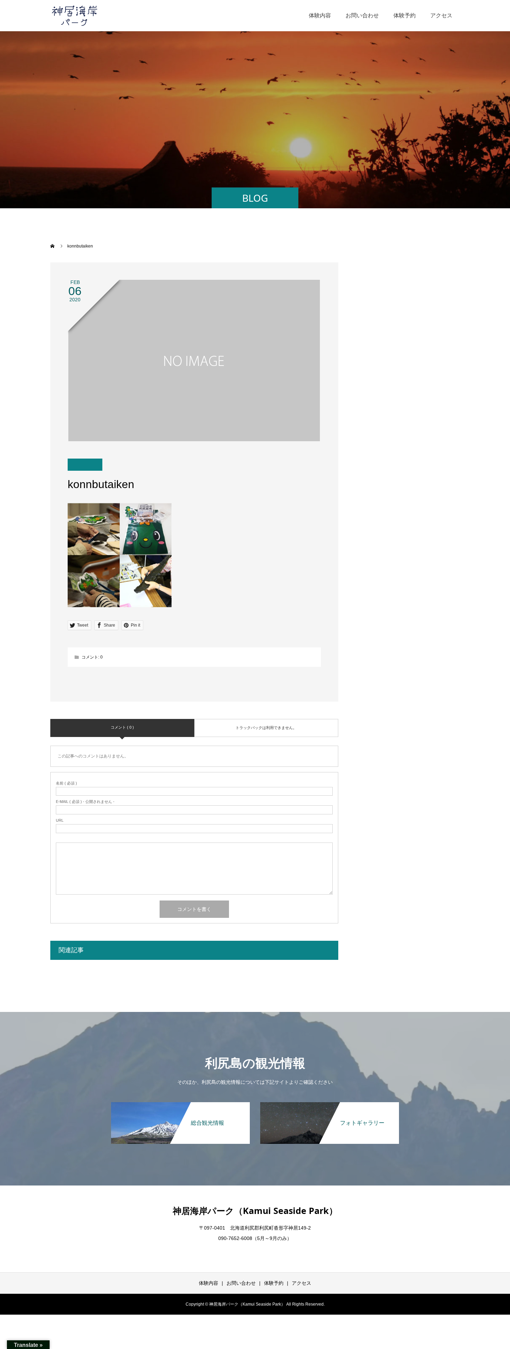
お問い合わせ (362, 15)
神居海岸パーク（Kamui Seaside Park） (255, 1210)
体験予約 (404, 15)
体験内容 (320, 15)
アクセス (441, 15)
